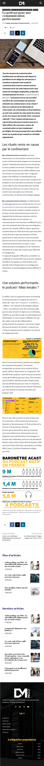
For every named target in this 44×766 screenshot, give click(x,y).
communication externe (16, 155)
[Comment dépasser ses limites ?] (35, 631)
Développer (6, 10)
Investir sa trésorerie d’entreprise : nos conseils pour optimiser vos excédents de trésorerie (17, 657)
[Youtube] (28, 706)
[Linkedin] (23, 33)
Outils (35, 10)
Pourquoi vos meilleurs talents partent (16, 669)
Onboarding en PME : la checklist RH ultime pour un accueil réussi (16, 564)
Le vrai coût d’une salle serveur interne (15, 576)
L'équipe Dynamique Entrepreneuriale (17, 23)
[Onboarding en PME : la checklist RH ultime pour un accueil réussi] (34, 565)
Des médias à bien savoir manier (16, 589)
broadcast (23, 302)
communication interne (16, 201)
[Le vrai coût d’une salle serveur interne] (34, 578)
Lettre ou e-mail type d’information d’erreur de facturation (11, 538)
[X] (17, 33)
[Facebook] (12, 33)
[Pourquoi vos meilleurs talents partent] (35, 671)
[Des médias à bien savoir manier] (34, 591)
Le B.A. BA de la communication (22, 10)
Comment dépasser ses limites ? (15, 629)
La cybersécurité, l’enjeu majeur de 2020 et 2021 (33, 537)
